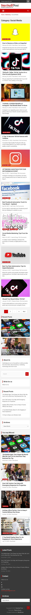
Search (27, 374)
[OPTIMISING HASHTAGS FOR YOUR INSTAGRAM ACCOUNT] (15, 158)
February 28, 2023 (6, 45)
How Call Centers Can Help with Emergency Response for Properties (14, 351)
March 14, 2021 (6, 237)
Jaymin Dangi (13, 173)
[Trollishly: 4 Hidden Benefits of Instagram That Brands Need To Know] (15, 92)
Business (5, 348)
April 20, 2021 (5, 206)
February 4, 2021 (6, 270)
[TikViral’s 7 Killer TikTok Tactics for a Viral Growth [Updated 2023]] (15, 61)
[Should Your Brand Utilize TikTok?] (15, 288)
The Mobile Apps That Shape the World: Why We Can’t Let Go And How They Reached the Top (15, 331)
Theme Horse (17, 610)
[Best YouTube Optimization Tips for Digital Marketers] (15, 255)
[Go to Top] (28, 607)
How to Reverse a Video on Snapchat (14, 43)
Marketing (6, 229)
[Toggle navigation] (3, 11)
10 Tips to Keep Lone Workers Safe (11, 415)
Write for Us (5, 384)
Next (24, 311)
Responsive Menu (28, 1)
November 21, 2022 (7, 140)
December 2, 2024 (7, 334)
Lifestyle (5, 506)
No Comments (22, 45)
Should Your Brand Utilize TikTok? (13, 299)
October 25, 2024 (6, 353)
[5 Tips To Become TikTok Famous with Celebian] (15, 125)
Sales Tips (13, 533)
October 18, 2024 (6, 514)
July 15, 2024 (5, 541)
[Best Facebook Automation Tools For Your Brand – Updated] (15, 191)
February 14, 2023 (6, 107)
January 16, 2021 (6, 301)
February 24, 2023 (6, 76)
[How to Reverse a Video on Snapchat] (15, 32)
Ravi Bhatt (15, 45)
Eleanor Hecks (15, 301)
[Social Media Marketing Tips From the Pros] (15, 222)
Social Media (6, 39)
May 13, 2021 (5, 173)
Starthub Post (19, 608)
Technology (6, 327)
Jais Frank (12, 206)
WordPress (21, 612)
